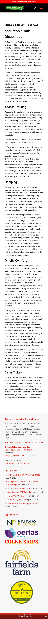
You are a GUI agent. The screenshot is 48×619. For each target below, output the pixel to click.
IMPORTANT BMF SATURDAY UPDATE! (23, 475)
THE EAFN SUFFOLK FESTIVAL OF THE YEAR (24, 442)
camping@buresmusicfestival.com (19, 456)
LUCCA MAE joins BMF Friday (18, 488)
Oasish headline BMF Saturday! (19, 492)
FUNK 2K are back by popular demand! (23, 503)
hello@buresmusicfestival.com (17, 463)
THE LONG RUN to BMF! (16, 496)
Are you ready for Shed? (16, 500)
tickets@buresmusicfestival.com (18, 450)
